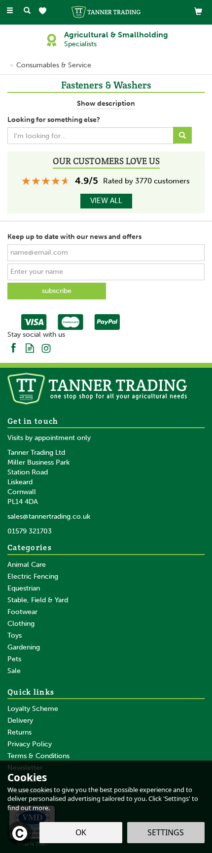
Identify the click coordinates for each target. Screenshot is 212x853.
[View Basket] (198, 11)
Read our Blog (30, 347)
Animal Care (26, 564)
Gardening (23, 647)
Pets (14, 659)
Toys (14, 635)
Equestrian (23, 588)
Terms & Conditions (38, 756)
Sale (14, 671)
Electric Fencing (32, 576)
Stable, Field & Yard (37, 600)
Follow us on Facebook (13, 347)
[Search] (27, 11)
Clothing (21, 623)
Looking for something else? (53, 120)
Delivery (20, 720)
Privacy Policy (29, 744)
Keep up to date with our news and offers (74, 237)
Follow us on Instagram (46, 347)
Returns (19, 732)
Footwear (22, 612)
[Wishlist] (44, 11)
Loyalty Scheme (32, 709)
